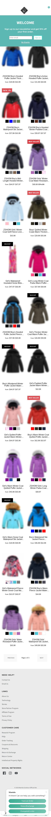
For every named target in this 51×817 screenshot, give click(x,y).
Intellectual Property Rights (12, 760)
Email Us (5, 684)
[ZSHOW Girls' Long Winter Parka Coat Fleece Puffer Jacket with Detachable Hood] (38, 463)
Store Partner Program (10, 708)
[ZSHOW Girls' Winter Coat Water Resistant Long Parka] (38, 156)
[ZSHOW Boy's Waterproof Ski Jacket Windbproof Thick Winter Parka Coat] (13, 105)
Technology (6, 700)
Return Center (7, 756)
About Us (5, 696)
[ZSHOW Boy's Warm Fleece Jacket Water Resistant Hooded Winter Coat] (38, 566)
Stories (4, 704)
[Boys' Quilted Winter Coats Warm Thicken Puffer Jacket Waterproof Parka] (38, 207)
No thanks (25, 42)
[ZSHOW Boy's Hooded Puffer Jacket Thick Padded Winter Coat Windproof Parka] (13, 54)
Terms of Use (6, 716)
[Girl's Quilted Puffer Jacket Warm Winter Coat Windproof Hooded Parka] (13, 412)
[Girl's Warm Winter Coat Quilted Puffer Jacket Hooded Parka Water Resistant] (13, 463)
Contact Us (6, 680)
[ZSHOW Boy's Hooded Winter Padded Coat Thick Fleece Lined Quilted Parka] (38, 105)
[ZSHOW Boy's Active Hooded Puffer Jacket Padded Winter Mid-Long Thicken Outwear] (38, 54)
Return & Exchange (9, 752)
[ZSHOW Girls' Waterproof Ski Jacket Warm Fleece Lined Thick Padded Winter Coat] (38, 617)
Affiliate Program (8, 712)
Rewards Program (8, 732)
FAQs (3, 736)
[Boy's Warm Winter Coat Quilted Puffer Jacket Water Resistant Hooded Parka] (38, 412)
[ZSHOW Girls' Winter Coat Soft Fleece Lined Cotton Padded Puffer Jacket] (13, 207)
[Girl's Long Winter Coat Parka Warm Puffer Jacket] (38, 258)
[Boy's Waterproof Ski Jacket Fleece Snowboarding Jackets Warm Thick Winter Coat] (38, 515)
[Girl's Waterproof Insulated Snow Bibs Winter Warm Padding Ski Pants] (13, 258)
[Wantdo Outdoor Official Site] (24, 10)
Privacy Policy (7, 720)
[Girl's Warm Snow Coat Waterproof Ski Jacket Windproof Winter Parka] (13, 515)
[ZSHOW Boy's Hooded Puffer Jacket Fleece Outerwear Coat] (13, 310)
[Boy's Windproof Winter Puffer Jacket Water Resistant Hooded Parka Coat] (13, 361)
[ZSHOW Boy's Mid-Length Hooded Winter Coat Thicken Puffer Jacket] (13, 156)
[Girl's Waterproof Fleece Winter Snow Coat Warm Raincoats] (13, 566)
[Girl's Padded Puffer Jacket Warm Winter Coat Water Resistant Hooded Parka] (38, 361)
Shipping (5, 748)
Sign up (38, 37)
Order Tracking (7, 740)
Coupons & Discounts (10, 744)
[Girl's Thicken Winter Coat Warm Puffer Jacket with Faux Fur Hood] (38, 310)
